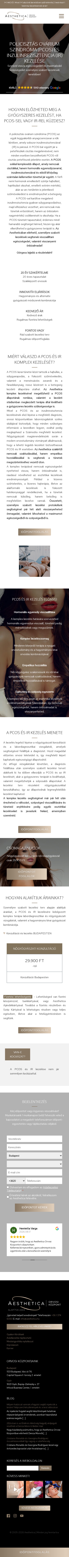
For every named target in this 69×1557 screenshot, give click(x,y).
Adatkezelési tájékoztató (19, 1338)
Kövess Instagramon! (35, 1508)
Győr (9, 1380)
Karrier (10, 1348)
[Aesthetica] (20, 16)
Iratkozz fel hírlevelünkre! (34, 1326)
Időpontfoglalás (34, 532)
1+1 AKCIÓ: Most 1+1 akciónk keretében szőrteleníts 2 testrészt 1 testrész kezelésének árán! (34, 4)
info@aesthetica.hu (30, 1318)
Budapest (11, 1368)
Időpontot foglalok (27, 874)
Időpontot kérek (35, 1207)
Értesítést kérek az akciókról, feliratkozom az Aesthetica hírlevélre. (33, 1197)
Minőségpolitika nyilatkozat (20, 1341)
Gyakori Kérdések (15, 1334)
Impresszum (12, 1345)
